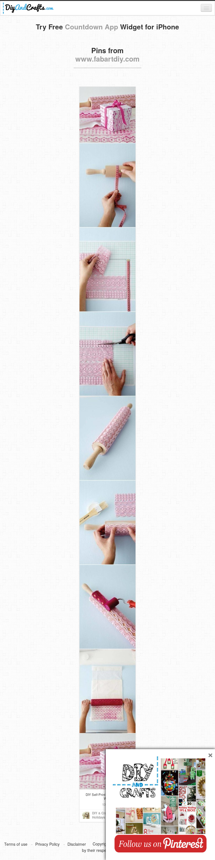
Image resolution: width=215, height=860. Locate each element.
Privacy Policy (47, 844)
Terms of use (15, 844)
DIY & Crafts (101, 813)
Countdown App (91, 27)
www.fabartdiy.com (107, 59)
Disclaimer (76, 844)
